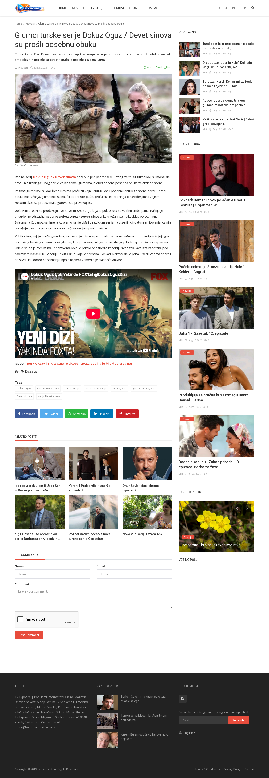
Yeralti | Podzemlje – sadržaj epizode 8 (90, 488)
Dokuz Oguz (24, 388)
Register (239, 8)
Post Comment (28, 635)
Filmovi (118, 8)
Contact (153, 8)
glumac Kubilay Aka (143, 388)
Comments (29, 555)
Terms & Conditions (207, 769)
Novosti (78, 8)
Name (19, 566)
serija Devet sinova (49, 396)
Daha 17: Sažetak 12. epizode (203, 333)
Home (62, 8)
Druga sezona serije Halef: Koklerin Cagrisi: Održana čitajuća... (227, 65)
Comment (22, 584)
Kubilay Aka (119, 388)
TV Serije (98, 8)
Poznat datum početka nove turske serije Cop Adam (89, 536)
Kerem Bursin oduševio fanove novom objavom (146, 737)
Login (222, 8)
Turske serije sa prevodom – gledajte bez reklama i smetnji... (228, 46)
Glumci (134, 8)
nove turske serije (96, 388)
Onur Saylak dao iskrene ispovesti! (141, 488)
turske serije (72, 388)
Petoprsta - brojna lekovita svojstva (211, 545)
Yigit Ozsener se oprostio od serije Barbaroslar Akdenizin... (37, 536)
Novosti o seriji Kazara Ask (142, 534)
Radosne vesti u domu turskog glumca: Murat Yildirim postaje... (225, 103)
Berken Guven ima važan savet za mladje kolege (143, 699)
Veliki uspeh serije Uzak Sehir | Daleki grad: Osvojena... (228, 122)
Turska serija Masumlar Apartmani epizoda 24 (144, 718)
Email (101, 566)
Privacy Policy (232, 769)
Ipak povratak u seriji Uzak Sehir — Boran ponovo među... (39, 488)
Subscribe (238, 720)
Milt (205, 53)
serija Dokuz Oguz (48, 388)
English (188, 733)
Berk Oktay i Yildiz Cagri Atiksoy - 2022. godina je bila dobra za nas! (80, 363)
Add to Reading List (158, 67)
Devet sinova (24, 396)
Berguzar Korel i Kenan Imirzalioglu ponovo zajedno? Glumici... (227, 84)
